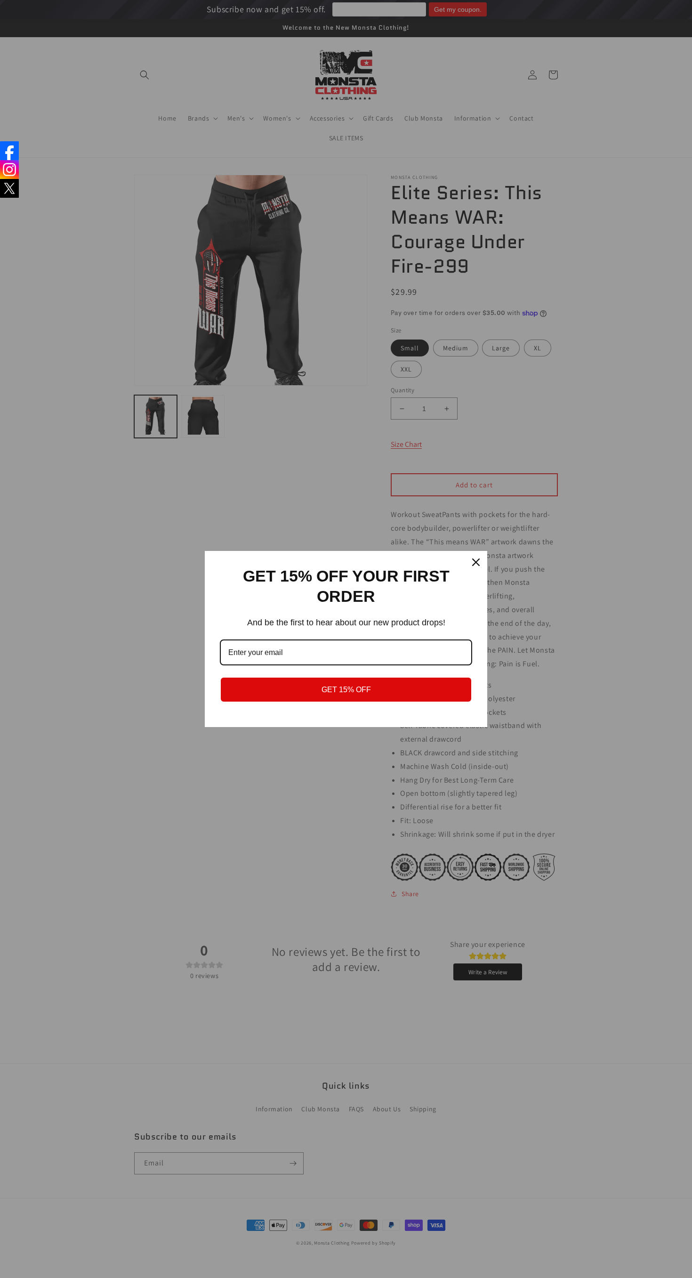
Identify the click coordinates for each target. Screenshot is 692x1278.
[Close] (476, 562)
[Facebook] (9, 150)
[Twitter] (9, 188)
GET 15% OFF (346, 690)
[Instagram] (9, 169)
